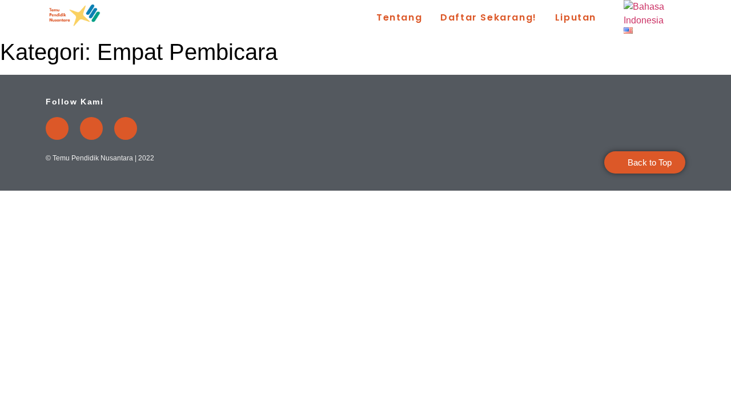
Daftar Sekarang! (488, 17)
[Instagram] (91, 128)
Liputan (575, 17)
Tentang (399, 17)
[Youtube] (57, 128)
